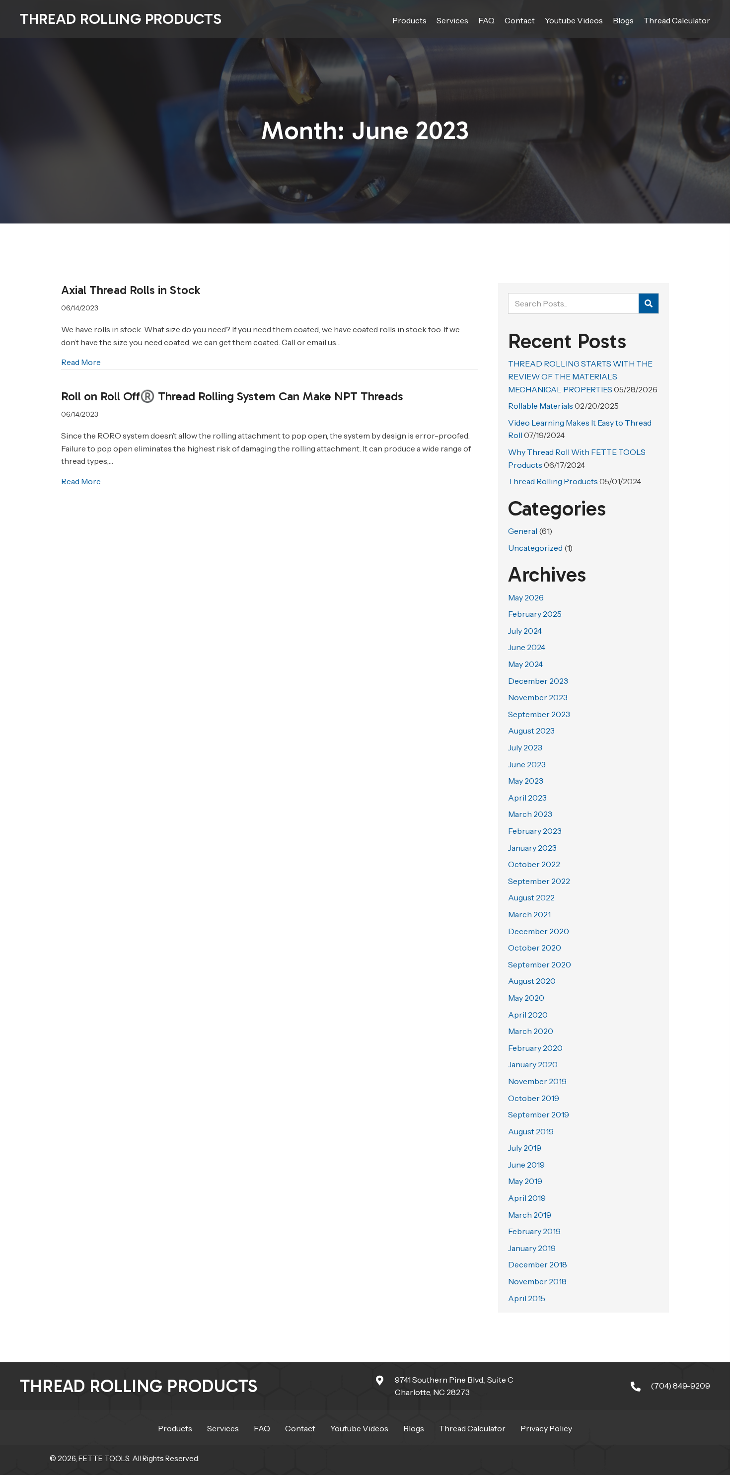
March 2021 (529, 914)
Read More (81, 362)
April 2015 (526, 1298)
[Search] (648, 303)
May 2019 (525, 1181)
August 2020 (532, 981)
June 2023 (527, 764)
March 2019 (529, 1215)
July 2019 (524, 1148)
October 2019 (533, 1098)
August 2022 (531, 897)
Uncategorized (535, 548)
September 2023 (539, 714)
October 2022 (534, 864)
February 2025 (535, 614)
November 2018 (537, 1281)
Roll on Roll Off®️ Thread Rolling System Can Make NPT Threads (232, 396)
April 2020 (528, 1015)
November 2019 (537, 1081)
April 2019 (527, 1198)
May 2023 (525, 781)
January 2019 (532, 1248)
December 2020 (538, 931)
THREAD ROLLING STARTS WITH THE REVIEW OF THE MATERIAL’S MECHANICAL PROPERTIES (580, 376)
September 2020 (539, 964)
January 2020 (533, 1064)
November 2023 (538, 697)
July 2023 (525, 747)
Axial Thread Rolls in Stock (130, 290)
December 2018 (537, 1264)
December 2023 (538, 681)
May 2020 (526, 998)
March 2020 (530, 1031)
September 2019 (538, 1114)
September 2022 (539, 881)
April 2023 (527, 798)
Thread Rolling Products (120, 19)
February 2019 (534, 1231)
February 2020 (535, 1048)
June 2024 (526, 647)
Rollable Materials (540, 406)
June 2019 (526, 1165)
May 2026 (526, 597)
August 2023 (531, 731)
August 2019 (531, 1131)
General (522, 531)
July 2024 (525, 631)
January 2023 (532, 848)
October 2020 (534, 948)
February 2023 (535, 831)
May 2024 (525, 664)
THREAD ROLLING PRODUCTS (138, 1386)
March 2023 (530, 814)
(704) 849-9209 (680, 1386)
